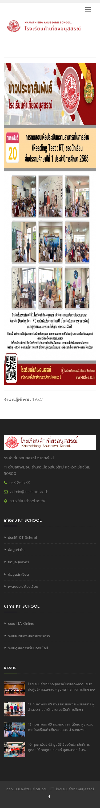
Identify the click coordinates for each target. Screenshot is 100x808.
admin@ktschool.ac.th (29, 491)
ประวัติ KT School (22, 537)
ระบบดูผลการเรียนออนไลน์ (28, 648)
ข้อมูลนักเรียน (18, 574)
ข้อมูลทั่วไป (16, 550)
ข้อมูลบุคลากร (18, 562)
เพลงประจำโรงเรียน (23, 586)
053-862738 (19, 482)
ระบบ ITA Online (21, 623)
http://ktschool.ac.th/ (27, 500)
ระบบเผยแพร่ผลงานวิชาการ (29, 636)
